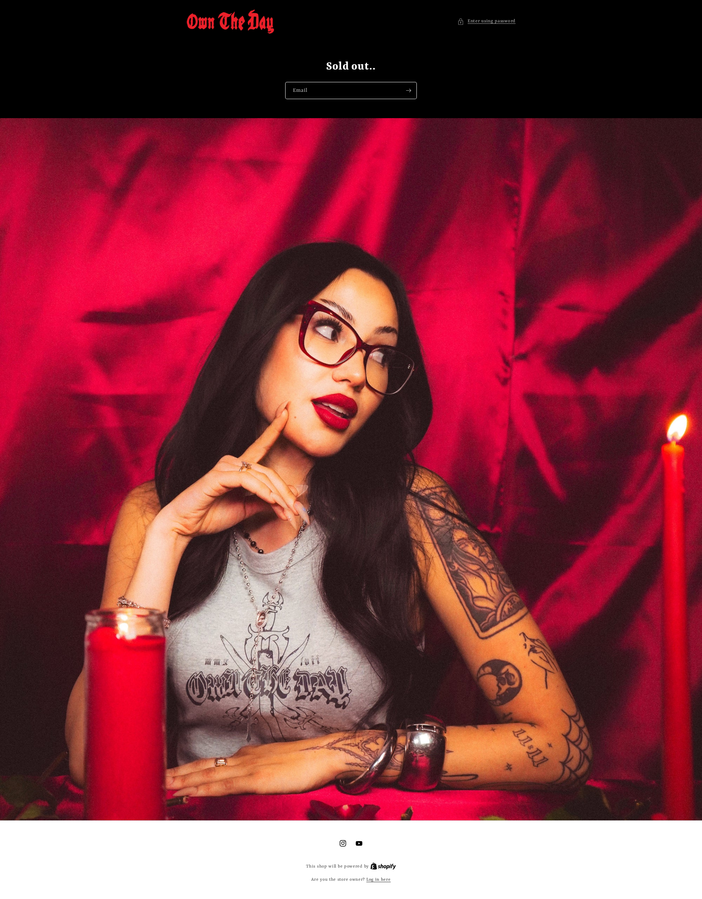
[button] (486, 21)
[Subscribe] (408, 90)
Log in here (378, 879)
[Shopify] (383, 866)
